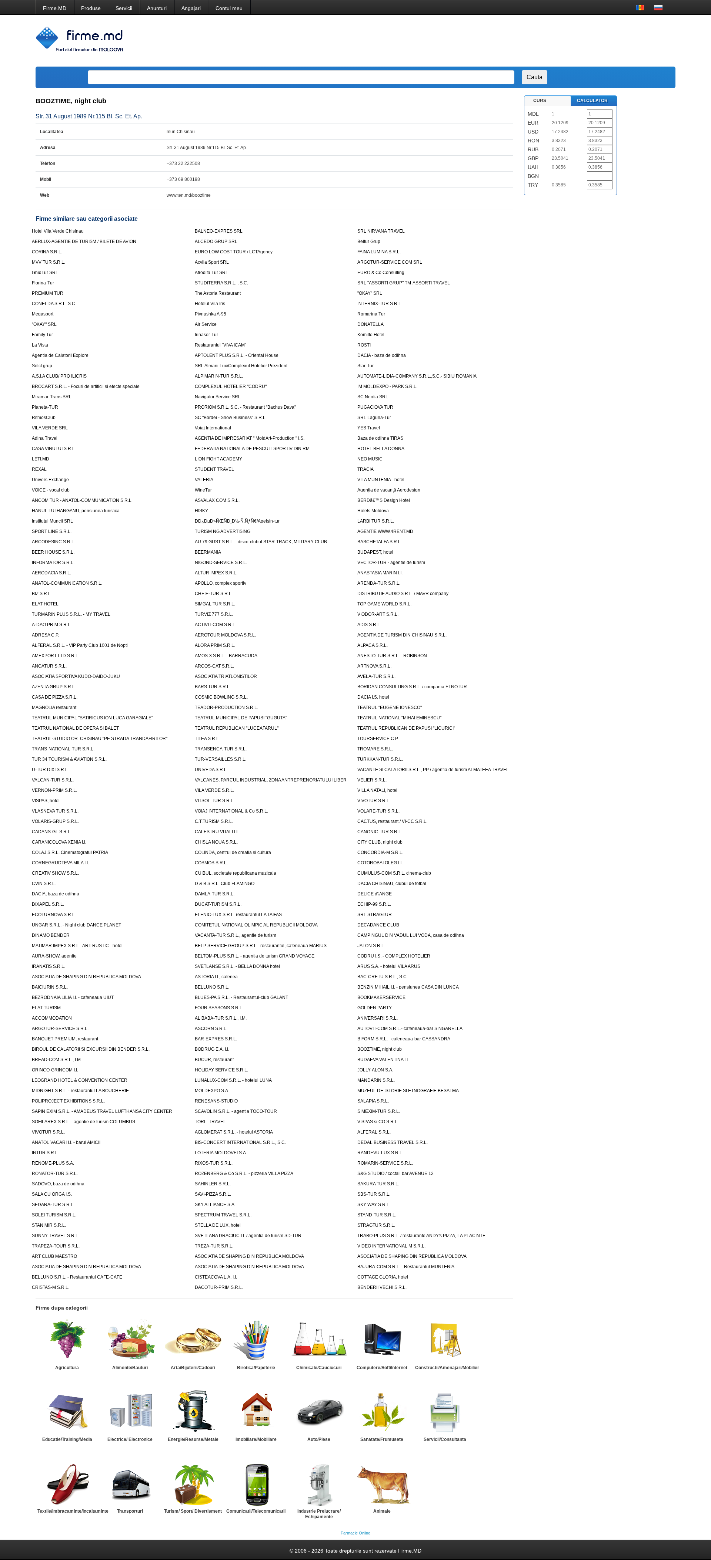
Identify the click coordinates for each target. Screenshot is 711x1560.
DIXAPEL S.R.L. (48, 904)
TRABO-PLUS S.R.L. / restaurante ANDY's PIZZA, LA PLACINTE (421, 1235)
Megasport (42, 314)
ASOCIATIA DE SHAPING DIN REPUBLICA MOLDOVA (86, 976)
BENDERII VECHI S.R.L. (382, 1287)
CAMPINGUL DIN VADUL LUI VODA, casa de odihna (410, 935)
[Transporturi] (130, 1483)
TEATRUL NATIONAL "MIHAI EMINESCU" (399, 717)
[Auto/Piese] (318, 1412)
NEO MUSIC (370, 459)
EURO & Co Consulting (380, 272)
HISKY (201, 510)
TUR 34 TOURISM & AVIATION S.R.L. (69, 759)
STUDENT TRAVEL (214, 469)
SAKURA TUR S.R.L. (378, 1183)
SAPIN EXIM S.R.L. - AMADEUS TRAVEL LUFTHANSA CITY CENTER (102, 1111)
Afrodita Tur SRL (211, 272)
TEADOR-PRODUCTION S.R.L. (226, 707)
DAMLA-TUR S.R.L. (214, 894)
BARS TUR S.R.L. (213, 686)
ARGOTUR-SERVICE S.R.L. (60, 1028)
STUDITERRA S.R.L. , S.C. (221, 283)
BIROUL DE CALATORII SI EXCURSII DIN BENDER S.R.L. (91, 1049)
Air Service (206, 324)
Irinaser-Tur (206, 334)
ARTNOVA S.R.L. (374, 666)
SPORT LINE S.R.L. (51, 531)
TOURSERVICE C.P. (377, 738)
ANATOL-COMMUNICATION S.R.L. (67, 583)
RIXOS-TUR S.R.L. (214, 1163)
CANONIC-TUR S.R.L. (379, 831)
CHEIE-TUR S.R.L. (214, 593)
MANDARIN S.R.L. (376, 1080)
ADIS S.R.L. (369, 624)
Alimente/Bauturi (130, 1367)
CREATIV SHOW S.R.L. (55, 873)
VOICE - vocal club (51, 490)
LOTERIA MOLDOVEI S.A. (221, 1152)
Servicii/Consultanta (445, 1439)
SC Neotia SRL (372, 396)
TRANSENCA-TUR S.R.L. (221, 749)
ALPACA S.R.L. (372, 645)
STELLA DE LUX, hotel (218, 1225)
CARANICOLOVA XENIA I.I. (59, 842)
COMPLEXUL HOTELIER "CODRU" (231, 386)
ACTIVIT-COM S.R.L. (215, 624)
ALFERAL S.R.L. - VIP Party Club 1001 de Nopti (80, 645)
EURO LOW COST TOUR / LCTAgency (234, 251)
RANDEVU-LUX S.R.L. (380, 1152)
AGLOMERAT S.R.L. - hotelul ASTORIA (234, 1132)
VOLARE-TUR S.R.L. (378, 811)
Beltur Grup (368, 241)
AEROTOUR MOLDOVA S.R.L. (225, 635)
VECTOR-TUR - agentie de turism (391, 562)
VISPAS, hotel (46, 800)
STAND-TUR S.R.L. (376, 1215)
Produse (91, 8)
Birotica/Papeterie (256, 1367)
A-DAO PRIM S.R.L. (51, 624)
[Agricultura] (67, 1340)
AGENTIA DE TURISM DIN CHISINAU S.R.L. (402, 635)
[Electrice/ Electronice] (130, 1412)
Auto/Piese (318, 1439)
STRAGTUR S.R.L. (376, 1225)
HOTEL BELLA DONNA (380, 448)
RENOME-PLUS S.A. (53, 1163)
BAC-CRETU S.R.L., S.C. (382, 976)
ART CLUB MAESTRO (54, 1256)
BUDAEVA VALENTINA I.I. (383, 1059)
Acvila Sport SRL (212, 262)
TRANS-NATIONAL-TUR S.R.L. (63, 749)
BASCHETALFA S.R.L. (379, 541)
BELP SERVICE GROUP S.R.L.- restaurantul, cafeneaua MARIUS (261, 945)
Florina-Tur (43, 283)
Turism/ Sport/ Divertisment (193, 1511)
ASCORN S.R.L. (211, 1028)
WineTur (203, 490)
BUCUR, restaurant (214, 1059)
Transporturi (130, 1511)
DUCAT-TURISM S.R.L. (218, 904)
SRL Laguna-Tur (374, 417)
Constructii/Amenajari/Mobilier (447, 1367)
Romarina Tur (371, 314)
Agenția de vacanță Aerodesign (388, 490)
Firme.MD (54, 8)
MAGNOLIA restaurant (54, 707)
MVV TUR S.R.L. (48, 262)
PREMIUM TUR (47, 293)
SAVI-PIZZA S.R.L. (213, 1194)
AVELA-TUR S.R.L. (376, 676)
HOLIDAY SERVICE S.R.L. (221, 1070)
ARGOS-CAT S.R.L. (214, 666)
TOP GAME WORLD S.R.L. (384, 604)
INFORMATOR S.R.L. (53, 562)
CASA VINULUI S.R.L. (54, 448)
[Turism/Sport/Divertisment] (193, 1483)
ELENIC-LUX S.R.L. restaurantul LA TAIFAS (238, 914)
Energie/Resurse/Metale (193, 1439)
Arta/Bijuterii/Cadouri (193, 1367)
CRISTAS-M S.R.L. (50, 1287)
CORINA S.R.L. (47, 251)
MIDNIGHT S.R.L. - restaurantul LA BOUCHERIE (80, 1090)
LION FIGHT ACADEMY (218, 459)
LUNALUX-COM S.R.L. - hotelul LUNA (233, 1080)
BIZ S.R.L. (42, 593)
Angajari (191, 8)
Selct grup (42, 365)
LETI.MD (40, 459)
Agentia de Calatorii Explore (60, 355)
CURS (539, 100)
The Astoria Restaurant (218, 293)
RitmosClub (44, 417)
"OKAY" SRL (369, 293)
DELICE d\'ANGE (374, 894)
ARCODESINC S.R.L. (53, 541)
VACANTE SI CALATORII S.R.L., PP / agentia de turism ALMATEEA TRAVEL (433, 769)
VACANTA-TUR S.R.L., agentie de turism (235, 935)
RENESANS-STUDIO (216, 1101)
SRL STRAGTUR (374, 914)
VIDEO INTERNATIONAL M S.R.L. (391, 1246)
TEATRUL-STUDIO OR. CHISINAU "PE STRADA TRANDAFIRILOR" (99, 738)
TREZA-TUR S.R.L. (214, 1246)
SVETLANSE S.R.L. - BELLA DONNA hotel (237, 966)
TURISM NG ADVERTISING (222, 531)
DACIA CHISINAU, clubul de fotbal (391, 883)
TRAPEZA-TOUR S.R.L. (56, 1246)
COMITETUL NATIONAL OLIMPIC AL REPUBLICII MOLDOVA (256, 925)
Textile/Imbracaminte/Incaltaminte (73, 1511)
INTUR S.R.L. (45, 1152)
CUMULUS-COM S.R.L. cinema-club (394, 873)
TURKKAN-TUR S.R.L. (380, 759)
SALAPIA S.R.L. (373, 1101)
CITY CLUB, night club (380, 842)
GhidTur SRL (45, 272)
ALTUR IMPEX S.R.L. (216, 572)
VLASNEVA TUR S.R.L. (55, 811)
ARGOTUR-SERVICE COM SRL (389, 262)
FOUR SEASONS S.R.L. (219, 1007)
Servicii (124, 8)
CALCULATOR (592, 100)
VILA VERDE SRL (50, 427)
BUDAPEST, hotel (375, 552)
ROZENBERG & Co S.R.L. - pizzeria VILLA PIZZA (244, 1173)
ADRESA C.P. (45, 635)
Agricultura (67, 1367)
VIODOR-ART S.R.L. (377, 614)
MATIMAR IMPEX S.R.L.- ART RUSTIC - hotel (77, 945)
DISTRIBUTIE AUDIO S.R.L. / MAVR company (402, 593)
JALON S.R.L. (371, 945)
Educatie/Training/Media (67, 1439)
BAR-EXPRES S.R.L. (216, 1038)
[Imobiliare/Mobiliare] (256, 1412)
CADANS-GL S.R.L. (51, 831)
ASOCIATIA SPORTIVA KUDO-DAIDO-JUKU (76, 676)
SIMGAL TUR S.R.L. (215, 604)
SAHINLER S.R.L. (213, 1183)
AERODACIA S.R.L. (51, 572)
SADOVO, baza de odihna (58, 1183)
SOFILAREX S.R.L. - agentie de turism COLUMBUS (83, 1121)
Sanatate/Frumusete (381, 1439)
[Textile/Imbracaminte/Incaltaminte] (67, 1483)
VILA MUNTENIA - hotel (380, 479)
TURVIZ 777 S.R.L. (214, 614)
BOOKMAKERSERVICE (381, 997)
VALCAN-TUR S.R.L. (53, 780)
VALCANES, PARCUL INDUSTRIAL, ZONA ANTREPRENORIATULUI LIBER (271, 780)
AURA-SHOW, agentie (54, 956)
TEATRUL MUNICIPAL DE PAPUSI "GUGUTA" (241, 717)
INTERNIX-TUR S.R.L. (379, 303)
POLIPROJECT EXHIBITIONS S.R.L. (68, 1101)
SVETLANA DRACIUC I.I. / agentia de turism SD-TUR (248, 1235)
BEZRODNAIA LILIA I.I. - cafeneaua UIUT (73, 997)
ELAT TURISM (46, 1007)
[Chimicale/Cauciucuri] (318, 1340)
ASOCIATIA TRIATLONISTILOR (226, 676)
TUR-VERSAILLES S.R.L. (220, 759)
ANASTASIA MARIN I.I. (380, 572)
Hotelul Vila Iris (210, 303)
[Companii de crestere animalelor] (381, 1483)
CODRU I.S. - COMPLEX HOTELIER (393, 956)
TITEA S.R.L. (207, 738)
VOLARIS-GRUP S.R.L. (55, 821)
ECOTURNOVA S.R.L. (54, 914)
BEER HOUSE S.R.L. (53, 552)
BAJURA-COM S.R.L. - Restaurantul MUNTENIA (405, 1266)
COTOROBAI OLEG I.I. (380, 862)
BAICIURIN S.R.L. (50, 987)
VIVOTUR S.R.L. (373, 800)
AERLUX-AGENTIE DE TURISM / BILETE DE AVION (84, 241)
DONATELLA (370, 324)
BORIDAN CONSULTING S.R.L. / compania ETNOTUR (412, 686)
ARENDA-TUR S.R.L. (378, 583)
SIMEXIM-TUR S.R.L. (378, 1111)
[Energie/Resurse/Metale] (193, 1412)
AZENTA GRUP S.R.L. (54, 686)
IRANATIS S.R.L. (48, 966)
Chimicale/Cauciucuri (318, 1367)
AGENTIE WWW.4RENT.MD (385, 531)
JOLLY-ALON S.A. (375, 1070)
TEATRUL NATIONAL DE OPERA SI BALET (75, 728)
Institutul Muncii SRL (52, 521)
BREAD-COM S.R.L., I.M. (57, 1059)
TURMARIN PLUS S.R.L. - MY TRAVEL (71, 614)
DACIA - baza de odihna (381, 355)
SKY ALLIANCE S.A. (215, 1204)
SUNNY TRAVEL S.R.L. (55, 1235)
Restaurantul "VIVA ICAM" (220, 345)
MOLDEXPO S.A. (212, 1090)
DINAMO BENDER (51, 935)
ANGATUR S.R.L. (49, 666)
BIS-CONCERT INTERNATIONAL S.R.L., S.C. (240, 1142)
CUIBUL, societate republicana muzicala (235, 873)
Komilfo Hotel (370, 334)
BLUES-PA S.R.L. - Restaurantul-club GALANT (241, 997)
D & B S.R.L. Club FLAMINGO (224, 883)
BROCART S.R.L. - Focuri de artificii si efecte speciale (86, 386)
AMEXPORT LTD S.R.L (55, 655)
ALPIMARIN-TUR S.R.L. (219, 376)
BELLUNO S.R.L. (212, 987)
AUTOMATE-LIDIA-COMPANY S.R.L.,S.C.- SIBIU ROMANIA (417, 376)
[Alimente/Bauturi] (130, 1340)
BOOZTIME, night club (379, 1049)
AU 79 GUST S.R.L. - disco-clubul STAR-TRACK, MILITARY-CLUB (261, 541)
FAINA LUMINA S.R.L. (379, 251)
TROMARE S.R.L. (375, 749)
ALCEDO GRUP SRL (216, 241)
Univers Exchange (50, 479)
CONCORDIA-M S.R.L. (380, 852)
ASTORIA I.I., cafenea (216, 976)
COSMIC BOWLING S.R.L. (221, 697)
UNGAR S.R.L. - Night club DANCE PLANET (76, 925)
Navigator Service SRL (218, 396)
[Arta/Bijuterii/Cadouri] (193, 1340)
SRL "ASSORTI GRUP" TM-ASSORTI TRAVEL (403, 283)
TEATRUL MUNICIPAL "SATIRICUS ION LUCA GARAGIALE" (92, 717)
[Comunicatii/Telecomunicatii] (256, 1483)
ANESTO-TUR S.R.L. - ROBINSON (392, 655)
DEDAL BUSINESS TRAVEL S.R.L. (392, 1142)
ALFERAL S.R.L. (374, 1132)
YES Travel (368, 427)
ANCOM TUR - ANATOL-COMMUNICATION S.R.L (81, 500)
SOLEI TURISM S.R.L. (54, 1215)
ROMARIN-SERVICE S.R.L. (385, 1163)
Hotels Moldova (373, 510)
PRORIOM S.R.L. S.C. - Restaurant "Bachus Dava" (245, 407)
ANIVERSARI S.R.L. (377, 1018)
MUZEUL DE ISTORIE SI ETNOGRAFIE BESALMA (408, 1090)
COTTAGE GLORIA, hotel (382, 1277)
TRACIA (365, 469)
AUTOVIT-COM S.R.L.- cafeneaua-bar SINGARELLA (410, 1028)
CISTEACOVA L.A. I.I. (216, 1277)
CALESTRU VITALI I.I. (216, 831)
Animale (382, 1511)
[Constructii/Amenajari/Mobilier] (444, 1340)
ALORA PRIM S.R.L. (215, 645)
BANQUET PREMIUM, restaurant (65, 1038)
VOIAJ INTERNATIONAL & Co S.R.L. (231, 811)
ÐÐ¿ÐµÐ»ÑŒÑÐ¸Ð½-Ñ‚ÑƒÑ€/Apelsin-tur (237, 521)
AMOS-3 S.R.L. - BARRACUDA (226, 655)
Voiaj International (213, 427)
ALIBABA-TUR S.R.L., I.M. (221, 1018)
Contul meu (229, 8)
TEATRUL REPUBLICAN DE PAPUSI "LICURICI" (406, 728)
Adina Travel (44, 438)
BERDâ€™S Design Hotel (383, 500)
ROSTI (364, 345)
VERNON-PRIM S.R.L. (54, 790)
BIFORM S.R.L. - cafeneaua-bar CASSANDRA (403, 1038)
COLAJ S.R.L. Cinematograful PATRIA (70, 852)
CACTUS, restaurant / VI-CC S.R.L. (392, 821)
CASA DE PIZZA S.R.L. (54, 697)
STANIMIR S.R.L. (49, 1225)
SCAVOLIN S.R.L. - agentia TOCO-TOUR (236, 1111)
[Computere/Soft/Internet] (381, 1340)
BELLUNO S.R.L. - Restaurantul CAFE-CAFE (77, 1277)
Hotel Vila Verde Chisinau (58, 231)
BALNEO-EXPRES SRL (219, 231)
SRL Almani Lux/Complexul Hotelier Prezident (241, 365)
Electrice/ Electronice (130, 1439)
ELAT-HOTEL (45, 604)
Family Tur (42, 334)
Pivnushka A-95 (210, 314)
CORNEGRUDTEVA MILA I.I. (60, 862)
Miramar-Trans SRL (51, 396)
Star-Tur (365, 365)
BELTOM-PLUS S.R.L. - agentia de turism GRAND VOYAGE (254, 956)
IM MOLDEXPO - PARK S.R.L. (387, 386)
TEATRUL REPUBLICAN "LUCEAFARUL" (236, 728)
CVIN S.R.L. (44, 883)
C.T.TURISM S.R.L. (214, 821)
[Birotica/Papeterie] (256, 1340)
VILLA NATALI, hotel (377, 790)
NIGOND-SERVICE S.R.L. (221, 562)
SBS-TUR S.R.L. (373, 1194)
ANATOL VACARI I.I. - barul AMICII (66, 1142)
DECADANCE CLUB (378, 925)
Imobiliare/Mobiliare (256, 1439)
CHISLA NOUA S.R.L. (216, 842)
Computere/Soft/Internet (382, 1367)
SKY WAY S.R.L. (373, 1204)
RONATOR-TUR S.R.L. (55, 1173)
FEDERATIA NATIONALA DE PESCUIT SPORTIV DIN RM (252, 448)
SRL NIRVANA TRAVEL (381, 231)
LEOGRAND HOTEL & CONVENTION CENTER (79, 1080)
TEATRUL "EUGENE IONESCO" (389, 707)
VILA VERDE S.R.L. (214, 790)
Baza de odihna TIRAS (380, 438)
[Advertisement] (534, 40)
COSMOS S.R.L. (211, 862)
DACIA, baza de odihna (55, 894)
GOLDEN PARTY (374, 1007)
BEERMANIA (208, 552)
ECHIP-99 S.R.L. (374, 904)
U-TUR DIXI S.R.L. (50, 769)
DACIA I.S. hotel (373, 697)
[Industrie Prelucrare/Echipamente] (318, 1483)
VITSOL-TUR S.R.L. (214, 800)
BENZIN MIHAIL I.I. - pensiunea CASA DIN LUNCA (408, 987)
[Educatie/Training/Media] (67, 1412)
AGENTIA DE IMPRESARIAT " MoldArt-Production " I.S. (249, 438)
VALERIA (204, 479)
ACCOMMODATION (52, 1018)
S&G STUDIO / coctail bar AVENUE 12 (395, 1173)
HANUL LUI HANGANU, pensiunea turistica (76, 510)
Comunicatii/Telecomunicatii (256, 1511)
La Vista (40, 345)
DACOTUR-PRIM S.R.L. (219, 1287)
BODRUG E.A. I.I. (212, 1049)
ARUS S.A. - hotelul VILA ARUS (388, 966)
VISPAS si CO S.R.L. (377, 1121)
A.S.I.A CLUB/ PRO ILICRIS (59, 376)
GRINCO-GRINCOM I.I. (55, 1070)
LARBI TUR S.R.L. (375, 521)
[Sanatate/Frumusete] (381, 1412)
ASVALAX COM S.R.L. (217, 500)
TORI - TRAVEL (210, 1121)
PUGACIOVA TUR (375, 407)
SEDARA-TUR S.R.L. (53, 1204)
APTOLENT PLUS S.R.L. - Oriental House (236, 355)
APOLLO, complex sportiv (220, 583)
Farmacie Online (355, 1533)
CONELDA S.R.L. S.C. (54, 303)
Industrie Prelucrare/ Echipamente (319, 1514)
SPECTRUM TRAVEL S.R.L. (223, 1215)
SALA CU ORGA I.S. (52, 1194)
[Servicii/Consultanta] (444, 1412)
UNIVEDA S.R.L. (211, 769)
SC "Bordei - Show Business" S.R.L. (231, 417)
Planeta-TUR (45, 407)
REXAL (39, 469)
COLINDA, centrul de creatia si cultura (233, 852)
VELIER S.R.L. (372, 780)
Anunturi (157, 8)
